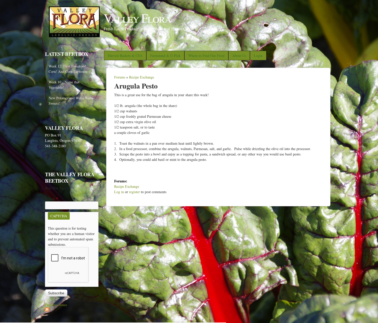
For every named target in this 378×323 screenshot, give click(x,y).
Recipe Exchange (141, 77)
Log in (119, 191)
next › (71, 115)
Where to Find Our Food (206, 55)
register (134, 191)
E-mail (51, 198)
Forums (119, 77)
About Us (239, 55)
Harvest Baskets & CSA (125, 55)
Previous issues (56, 304)
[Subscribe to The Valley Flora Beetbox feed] (47, 310)
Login (258, 55)
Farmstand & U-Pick (165, 55)
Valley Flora (137, 17)
